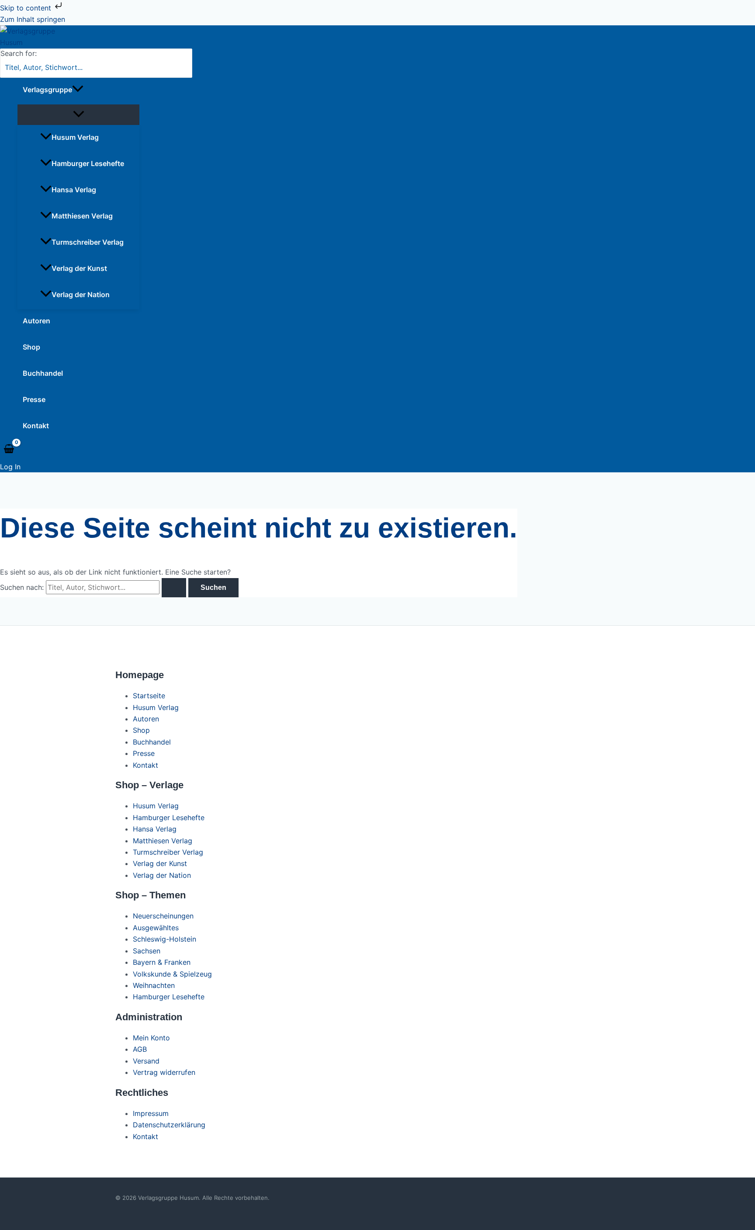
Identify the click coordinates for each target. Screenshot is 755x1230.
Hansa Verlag (74, 189)
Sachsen (146, 950)
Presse (34, 399)
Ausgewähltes (156, 927)
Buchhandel (43, 373)
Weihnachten (154, 985)
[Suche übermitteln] (174, 587)
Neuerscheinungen (163, 915)
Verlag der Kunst (79, 268)
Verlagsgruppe (47, 89)
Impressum (151, 1113)
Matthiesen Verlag (82, 215)
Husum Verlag (75, 137)
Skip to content (26, 7)
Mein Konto (151, 1037)
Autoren (36, 320)
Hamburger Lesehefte (88, 163)
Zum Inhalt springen (32, 19)
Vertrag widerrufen (164, 1072)
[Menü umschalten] (78, 114)
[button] (77, 89)
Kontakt (36, 425)
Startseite (149, 695)
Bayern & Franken (161, 962)
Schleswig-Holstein (164, 939)
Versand (146, 1061)
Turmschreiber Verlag (88, 242)
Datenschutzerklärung (169, 1124)
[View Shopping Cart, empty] (9, 449)
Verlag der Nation (81, 294)
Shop (31, 347)
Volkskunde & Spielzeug (172, 974)
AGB (140, 1049)
